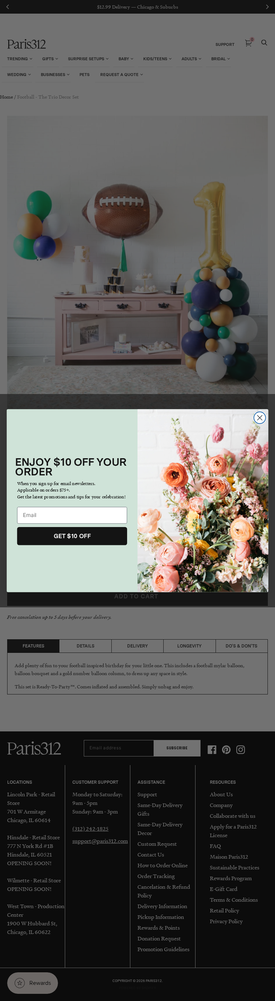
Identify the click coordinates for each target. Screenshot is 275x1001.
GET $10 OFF (72, 535)
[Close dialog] (260, 417)
